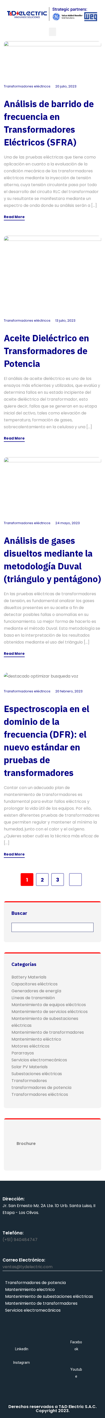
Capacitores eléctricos (34, 984)
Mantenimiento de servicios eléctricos (49, 1012)
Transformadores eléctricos (27, 86)
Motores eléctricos (30, 1046)
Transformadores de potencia (35, 1283)
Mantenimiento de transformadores (47, 1032)
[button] (52, 32)
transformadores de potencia (41, 1087)
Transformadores (29, 1081)
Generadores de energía (36, 991)
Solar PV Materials (29, 1067)
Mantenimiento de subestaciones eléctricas (49, 1296)
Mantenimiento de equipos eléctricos (48, 1005)
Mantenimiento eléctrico (36, 1039)
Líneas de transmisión (33, 998)
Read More (14, 217)
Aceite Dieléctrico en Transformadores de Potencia (46, 350)
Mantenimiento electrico (30, 1289)
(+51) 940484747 (20, 1240)
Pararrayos (22, 1053)
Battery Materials (28, 977)
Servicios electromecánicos (39, 1060)
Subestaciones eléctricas (36, 1074)
